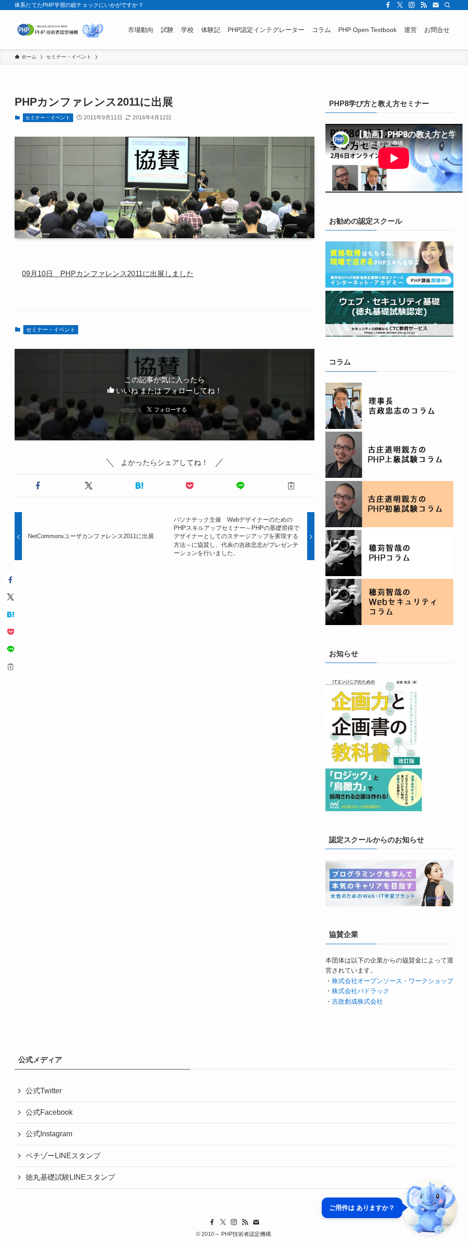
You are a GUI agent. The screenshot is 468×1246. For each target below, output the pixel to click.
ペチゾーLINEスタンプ (63, 1156)
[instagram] (412, 5)
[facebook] (388, 5)
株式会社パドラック (360, 991)
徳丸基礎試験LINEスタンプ (70, 1177)
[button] (38, 485)
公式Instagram (49, 1134)
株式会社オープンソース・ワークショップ (392, 980)
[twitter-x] (400, 5)
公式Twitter (44, 1091)
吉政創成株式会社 (357, 1001)
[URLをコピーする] (290, 485)
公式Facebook (49, 1112)
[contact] (435, 5)
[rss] (424, 5)
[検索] (447, 5)
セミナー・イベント (47, 117)
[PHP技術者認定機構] (60, 29)
